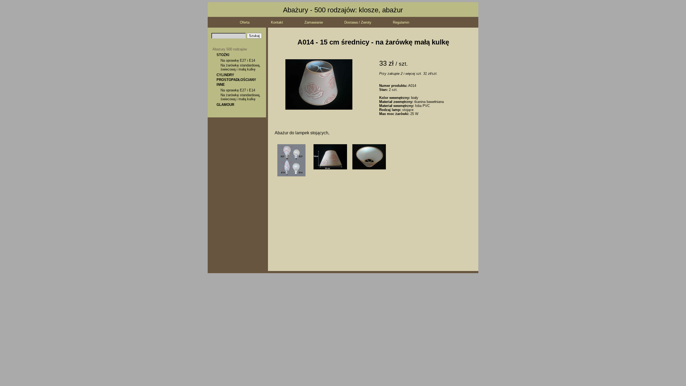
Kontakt (277, 22)
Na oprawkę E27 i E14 (238, 60)
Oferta (244, 22)
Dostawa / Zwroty (357, 22)
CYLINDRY (225, 75)
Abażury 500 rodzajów (229, 49)
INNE (221, 85)
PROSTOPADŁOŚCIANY (236, 80)
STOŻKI (223, 55)
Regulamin (401, 22)
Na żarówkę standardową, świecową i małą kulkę (240, 67)
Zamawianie (313, 22)
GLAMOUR (225, 105)
